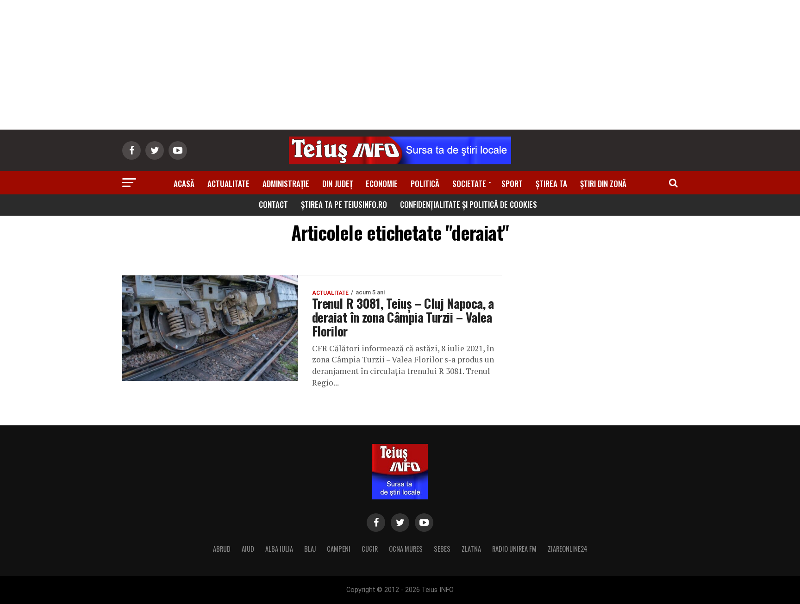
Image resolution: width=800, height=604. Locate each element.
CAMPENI (338, 549)
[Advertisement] (400, 65)
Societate (469, 183)
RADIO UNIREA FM (514, 549)
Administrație (285, 183)
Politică (425, 183)
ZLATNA (471, 549)
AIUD (248, 549)
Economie (382, 183)
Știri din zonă (603, 183)
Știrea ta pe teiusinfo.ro (344, 204)
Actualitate (228, 183)
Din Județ (337, 183)
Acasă (184, 183)
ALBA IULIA (279, 549)
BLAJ (310, 549)
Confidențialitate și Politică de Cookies (468, 204)
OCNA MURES (406, 549)
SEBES (442, 549)
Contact (273, 204)
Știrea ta (551, 183)
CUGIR (370, 549)
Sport (512, 183)
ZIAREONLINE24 (568, 549)
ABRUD (222, 549)
